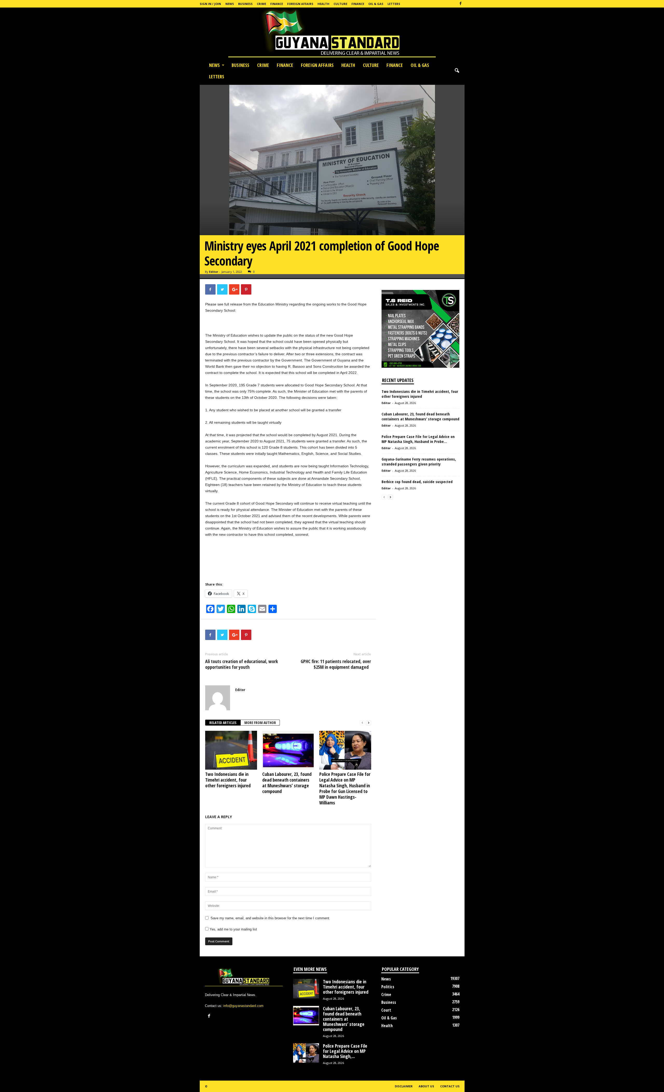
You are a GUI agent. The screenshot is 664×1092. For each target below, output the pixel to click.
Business (245, 4)
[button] (456, 70)
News (229, 4)
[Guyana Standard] (332, 33)
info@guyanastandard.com (243, 1006)
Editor (213, 272)
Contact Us (450, 1086)
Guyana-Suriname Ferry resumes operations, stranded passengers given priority (419, 461)
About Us (426, 1086)
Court (386, 1010)
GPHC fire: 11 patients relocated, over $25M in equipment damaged (336, 664)
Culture (340, 4)
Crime (261, 4)
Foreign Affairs (300, 4)
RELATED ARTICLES (223, 722)
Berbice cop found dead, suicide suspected (417, 481)
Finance (276, 4)
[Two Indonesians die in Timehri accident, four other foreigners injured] (231, 750)
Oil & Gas (375, 4)
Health (323, 4)
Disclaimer (404, 1086)
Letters (394, 4)
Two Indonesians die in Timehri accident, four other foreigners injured (228, 780)
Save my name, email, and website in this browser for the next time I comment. (270, 918)
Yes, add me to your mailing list (233, 929)
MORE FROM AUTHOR (260, 722)
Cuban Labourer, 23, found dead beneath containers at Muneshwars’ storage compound (287, 782)
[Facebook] (461, 4)
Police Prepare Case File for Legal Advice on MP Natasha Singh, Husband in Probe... (418, 439)
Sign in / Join (210, 4)
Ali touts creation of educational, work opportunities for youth (241, 664)
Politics (387, 987)
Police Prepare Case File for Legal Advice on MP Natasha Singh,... (345, 1051)
